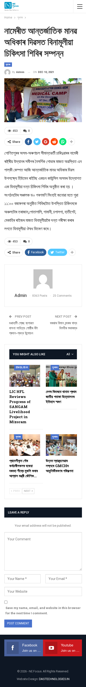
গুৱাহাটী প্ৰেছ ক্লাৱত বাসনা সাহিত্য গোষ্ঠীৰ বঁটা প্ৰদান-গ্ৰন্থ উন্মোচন (23, 328)
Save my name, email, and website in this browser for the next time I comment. (43, 610)
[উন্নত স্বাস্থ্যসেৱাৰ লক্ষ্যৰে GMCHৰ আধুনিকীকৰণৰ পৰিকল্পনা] (61, 445)
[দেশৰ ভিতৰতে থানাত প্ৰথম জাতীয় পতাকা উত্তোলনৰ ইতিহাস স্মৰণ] (61, 376)
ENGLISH (22, 367)
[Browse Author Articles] (43, 279)
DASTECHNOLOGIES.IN (54, 679)
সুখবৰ (8, 64)
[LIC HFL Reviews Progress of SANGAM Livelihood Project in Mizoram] (24, 376)
